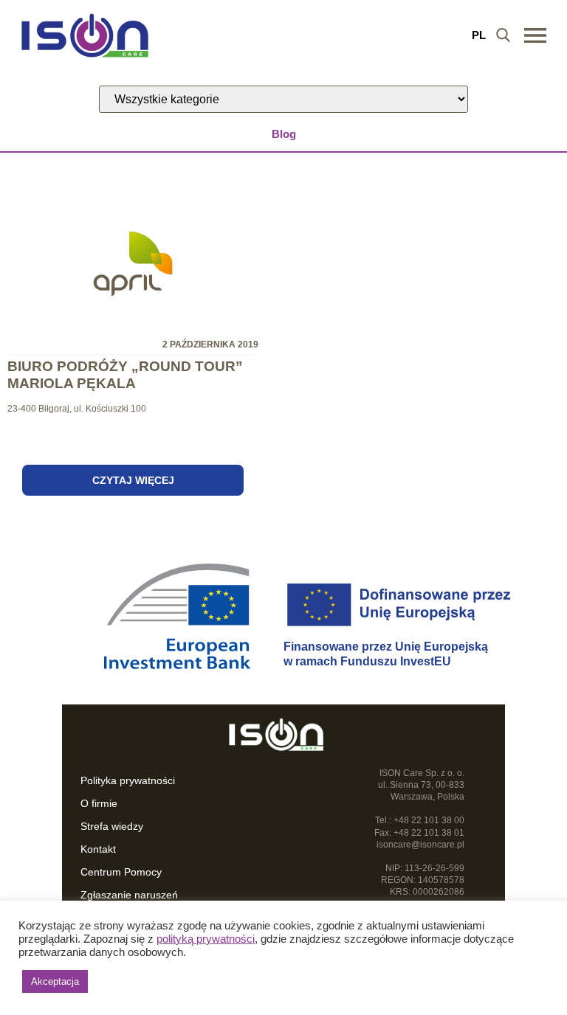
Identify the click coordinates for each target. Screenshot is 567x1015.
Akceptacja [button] (55, 981)
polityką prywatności (206, 939)
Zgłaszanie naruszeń (129, 895)
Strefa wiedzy (111, 826)
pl (479, 35)
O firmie (98, 803)
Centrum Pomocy (121, 872)
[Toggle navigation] (535, 35)
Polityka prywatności (127, 780)
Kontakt (98, 849)
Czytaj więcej (133, 480)
